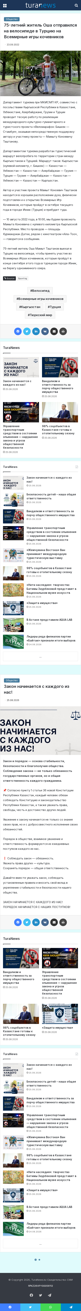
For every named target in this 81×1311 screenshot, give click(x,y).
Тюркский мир (41, 315)
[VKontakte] (45, 331)
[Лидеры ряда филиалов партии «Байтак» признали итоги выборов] (13, 642)
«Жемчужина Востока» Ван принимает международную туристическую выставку (46, 553)
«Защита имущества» (42, 603)
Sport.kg (22, 278)
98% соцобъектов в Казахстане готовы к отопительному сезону (58, 429)
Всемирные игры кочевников (40, 299)
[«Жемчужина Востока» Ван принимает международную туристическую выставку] (13, 555)
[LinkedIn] (36, 331)
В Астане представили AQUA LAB (49, 619)
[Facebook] (18, 331)
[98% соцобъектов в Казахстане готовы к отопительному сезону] (60, 412)
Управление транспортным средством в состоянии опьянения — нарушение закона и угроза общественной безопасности (20, 436)
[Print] (63, 331)
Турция (55, 307)
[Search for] (76, 6)
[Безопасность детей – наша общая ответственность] (13, 500)
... (40, 656)
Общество (12, 19)
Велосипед (41, 291)
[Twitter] (27, 331)
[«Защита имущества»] (13, 608)
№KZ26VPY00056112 (40, 1285)
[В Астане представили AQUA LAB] (13, 625)
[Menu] (5, 6)
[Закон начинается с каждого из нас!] (21, 367)
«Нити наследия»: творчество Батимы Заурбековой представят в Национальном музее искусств (51, 588)
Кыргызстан (30, 307)
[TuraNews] (40, 5)
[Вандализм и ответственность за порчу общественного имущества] (60, 367)
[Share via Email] (54, 331)
